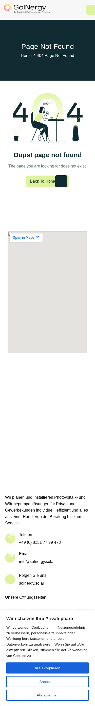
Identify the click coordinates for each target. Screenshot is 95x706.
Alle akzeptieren (47, 668)
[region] (47, 658)
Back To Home (43, 181)
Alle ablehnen (48, 695)
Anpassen (47, 682)
